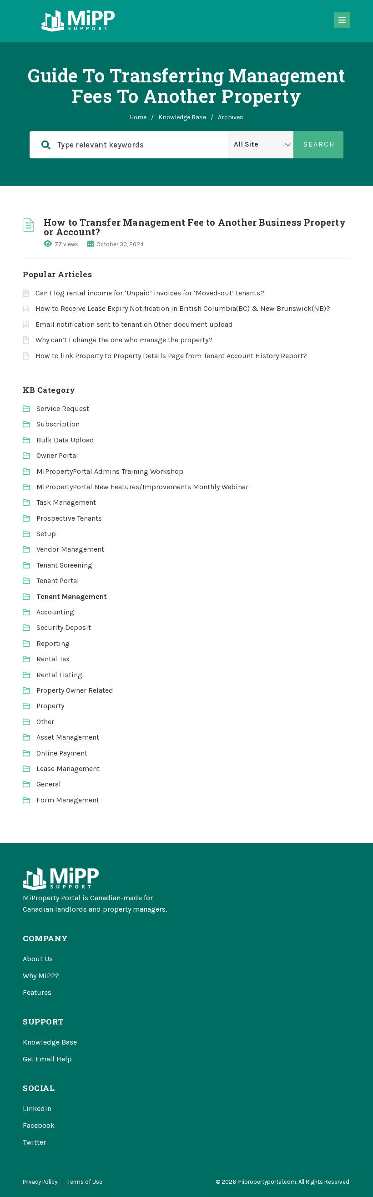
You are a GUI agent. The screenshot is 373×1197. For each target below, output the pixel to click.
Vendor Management (70, 549)
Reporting (53, 643)
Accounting (55, 612)
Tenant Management (71, 596)
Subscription (58, 424)
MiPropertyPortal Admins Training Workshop (109, 471)
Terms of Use (84, 1181)
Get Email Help (47, 1059)
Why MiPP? (41, 975)
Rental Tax (53, 658)
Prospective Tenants (69, 518)
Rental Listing (59, 674)
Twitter (34, 1142)
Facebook (39, 1125)
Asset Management (67, 737)
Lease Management (68, 768)
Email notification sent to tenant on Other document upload (134, 324)
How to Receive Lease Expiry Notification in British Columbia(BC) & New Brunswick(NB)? (182, 308)
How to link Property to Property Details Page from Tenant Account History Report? (171, 355)
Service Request (62, 408)
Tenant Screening (64, 565)
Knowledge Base (182, 117)
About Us (38, 958)
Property (50, 705)
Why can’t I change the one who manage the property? (123, 339)
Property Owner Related (74, 690)
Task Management (66, 502)
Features (37, 992)
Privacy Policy (40, 1181)
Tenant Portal (57, 580)
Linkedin (37, 1108)
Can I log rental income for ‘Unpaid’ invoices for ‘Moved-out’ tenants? (149, 293)
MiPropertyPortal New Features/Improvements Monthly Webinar (142, 486)
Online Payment (61, 753)
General (48, 784)
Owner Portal (57, 455)
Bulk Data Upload (65, 440)
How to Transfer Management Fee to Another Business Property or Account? (195, 227)
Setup (46, 533)
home (138, 117)
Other (45, 721)
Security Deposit (63, 627)
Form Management (67, 800)
